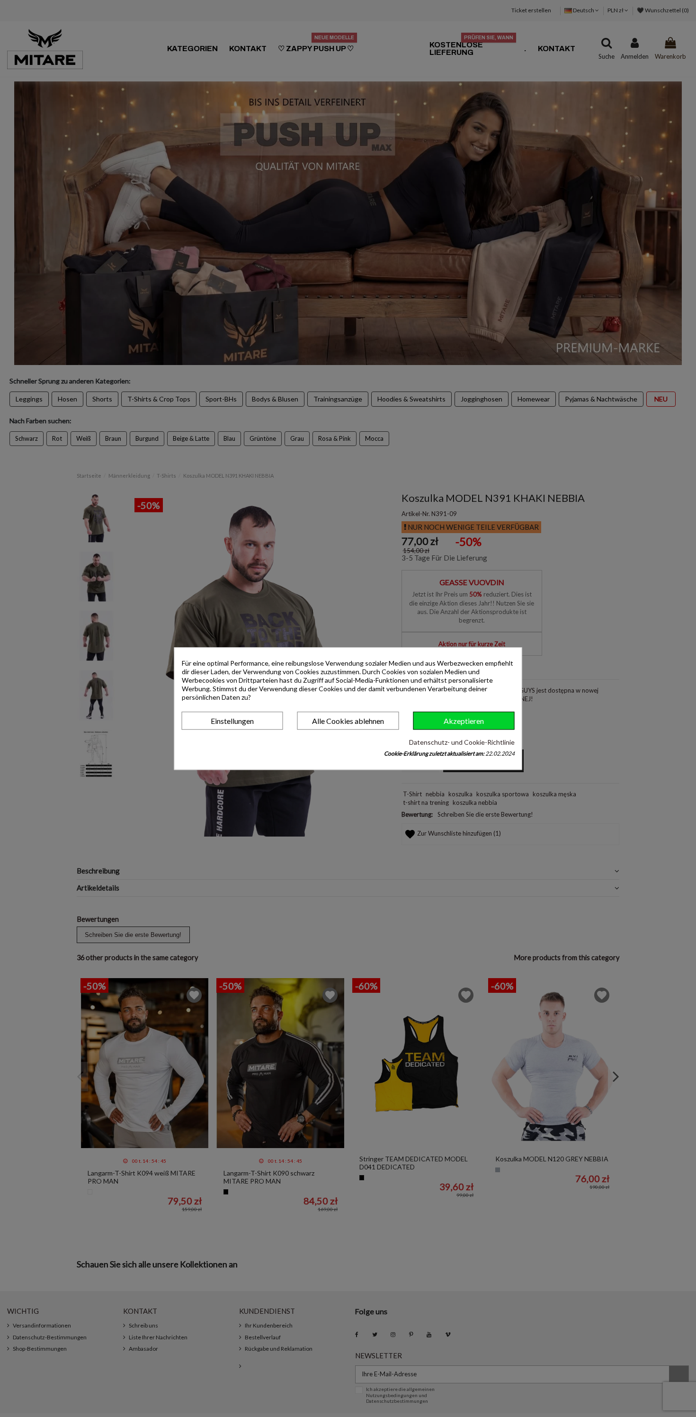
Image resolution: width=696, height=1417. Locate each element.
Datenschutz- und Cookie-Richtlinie (462, 742)
